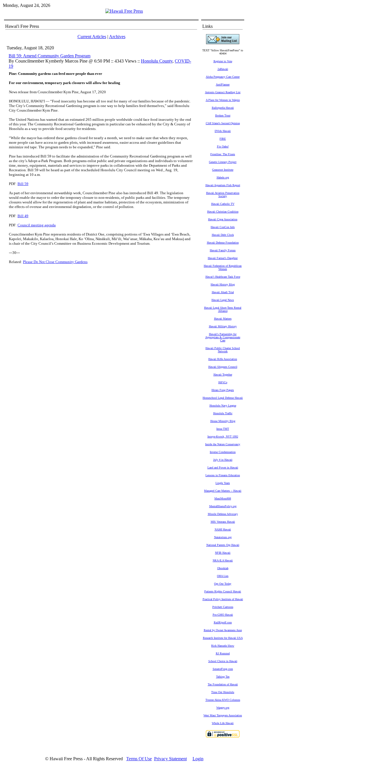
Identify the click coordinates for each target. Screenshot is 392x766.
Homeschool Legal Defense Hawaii (223, 397)
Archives (117, 36)
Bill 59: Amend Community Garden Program (49, 55)
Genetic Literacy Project (222, 162)
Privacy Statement (170, 758)
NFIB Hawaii (222, 552)
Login (198, 758)
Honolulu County (156, 61)
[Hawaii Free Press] (124, 11)
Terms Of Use (139, 758)
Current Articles (91, 36)
